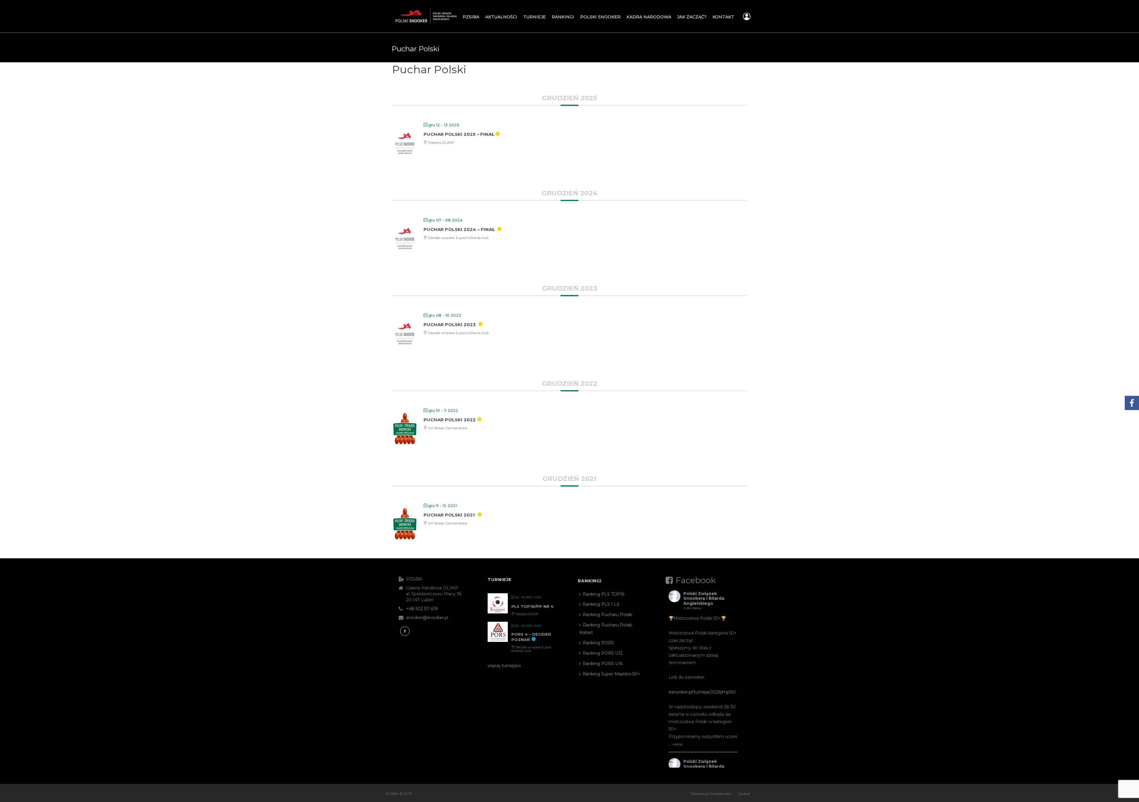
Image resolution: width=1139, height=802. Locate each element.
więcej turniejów (504, 665)
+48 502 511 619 (422, 608)
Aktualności (501, 17)
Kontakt (723, 17)
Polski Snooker (600, 17)
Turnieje (534, 17)
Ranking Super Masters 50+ (611, 674)
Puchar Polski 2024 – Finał (459, 229)
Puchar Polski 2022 (450, 419)
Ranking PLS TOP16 (603, 594)
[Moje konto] (746, 18)
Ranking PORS (598, 642)
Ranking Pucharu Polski (607, 614)
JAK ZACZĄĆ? (692, 17)
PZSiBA (471, 17)
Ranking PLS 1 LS (601, 604)
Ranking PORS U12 (603, 653)
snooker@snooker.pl (427, 617)
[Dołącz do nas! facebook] (405, 631)
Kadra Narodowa (648, 17)
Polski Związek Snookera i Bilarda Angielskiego (703, 598)
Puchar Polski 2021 (449, 515)
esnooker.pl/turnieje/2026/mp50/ (702, 692)
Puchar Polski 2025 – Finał (459, 134)
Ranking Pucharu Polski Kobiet (605, 628)
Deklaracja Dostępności (711, 793)
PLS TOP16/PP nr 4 (532, 606)
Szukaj (744, 793)
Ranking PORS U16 (603, 663)
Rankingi (563, 17)
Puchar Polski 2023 (450, 324)
